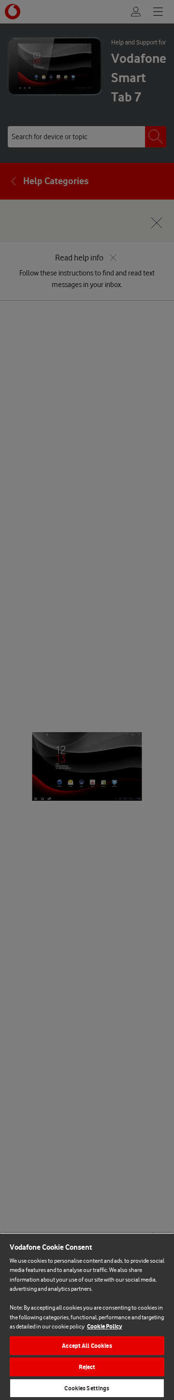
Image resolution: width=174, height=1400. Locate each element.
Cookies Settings (86, 1388)
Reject (87, 1367)
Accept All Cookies (87, 1345)
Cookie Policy (104, 1326)
